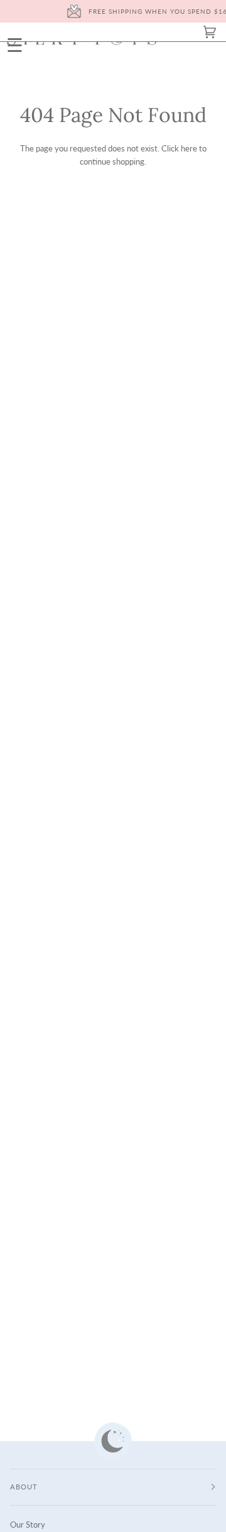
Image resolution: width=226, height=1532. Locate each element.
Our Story (27, 1524)
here (189, 148)
